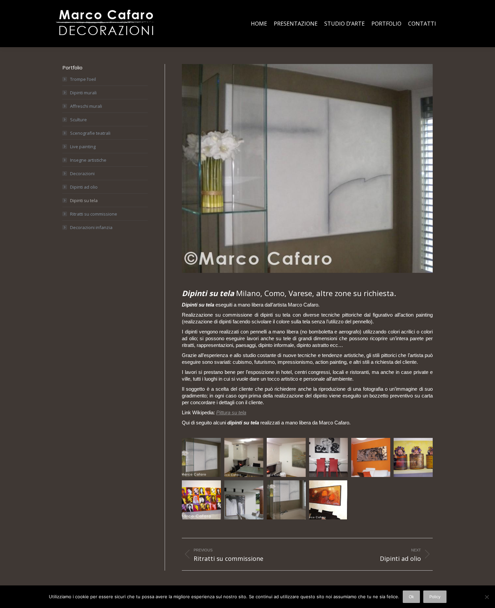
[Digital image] (370, 457)
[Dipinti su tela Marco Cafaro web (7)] (328, 457)
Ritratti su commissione (93, 214)
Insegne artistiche (88, 160)
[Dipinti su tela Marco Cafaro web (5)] (413, 457)
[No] (486, 597)
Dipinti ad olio (84, 187)
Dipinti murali (83, 93)
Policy (434, 597)
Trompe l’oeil (83, 79)
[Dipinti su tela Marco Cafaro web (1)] (328, 499)
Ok (411, 597)
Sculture (78, 120)
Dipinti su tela (84, 200)
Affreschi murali (86, 106)
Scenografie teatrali (90, 133)
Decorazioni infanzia (91, 227)
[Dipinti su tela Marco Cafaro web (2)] (286, 499)
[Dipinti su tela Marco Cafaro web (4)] (201, 499)
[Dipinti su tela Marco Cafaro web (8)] (286, 457)
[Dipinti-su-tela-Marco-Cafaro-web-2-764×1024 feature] (201, 457)
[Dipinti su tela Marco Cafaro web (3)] (243, 499)
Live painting (83, 146)
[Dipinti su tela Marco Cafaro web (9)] (243, 457)
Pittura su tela (231, 412)
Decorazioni (82, 173)
